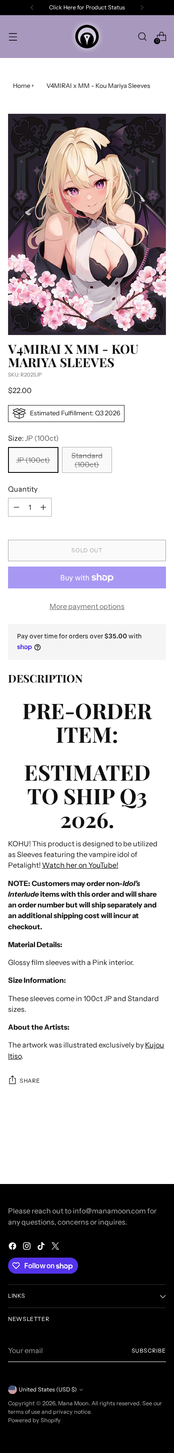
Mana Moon (73, 1403)
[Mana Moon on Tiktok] (42, 1247)
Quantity (22, 488)
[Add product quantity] (43, 507)
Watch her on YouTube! (80, 865)
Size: (33, 438)
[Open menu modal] (13, 37)
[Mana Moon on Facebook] (13, 1247)
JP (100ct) (33, 459)
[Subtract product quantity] (16, 507)
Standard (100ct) (87, 460)
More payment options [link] (87, 606)
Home (21, 86)
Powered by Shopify (34, 1420)
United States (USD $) (48, 1389)
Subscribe (149, 1350)
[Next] (142, 7)
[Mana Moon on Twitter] (56, 1247)
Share (30, 1080)
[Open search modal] (142, 37)
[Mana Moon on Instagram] (27, 1247)
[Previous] (32, 7)
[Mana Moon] (87, 36)
